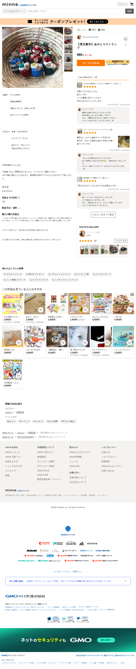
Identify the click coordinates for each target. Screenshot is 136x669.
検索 (129, 11)
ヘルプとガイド (108, 457)
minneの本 (74, 466)
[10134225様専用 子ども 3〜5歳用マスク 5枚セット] (99, 87)
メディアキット (102, 495)
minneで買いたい (13, 457)
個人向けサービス (112, 663)
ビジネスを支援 (41, 663)
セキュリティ (52, 663)
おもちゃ (9, 412)
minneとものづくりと (79, 452)
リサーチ (76, 663)
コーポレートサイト (62, 571)
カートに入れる (91, 63)
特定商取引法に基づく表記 (14, 495)
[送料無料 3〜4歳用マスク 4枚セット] (93, 181)
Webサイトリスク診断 (69, 607)
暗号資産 (101, 663)
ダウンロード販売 (45, 466)
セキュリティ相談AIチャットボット (89, 607)
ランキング (10, 471)
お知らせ (105, 452)
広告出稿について (77, 477)
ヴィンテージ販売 (45, 461)
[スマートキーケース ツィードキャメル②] (94, 133)
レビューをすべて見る (103, 214)
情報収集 (84, 663)
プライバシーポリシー (71, 495)
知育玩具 (20, 412)
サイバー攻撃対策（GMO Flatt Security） (72, 610)
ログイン (122, 4)
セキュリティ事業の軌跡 (106, 609)
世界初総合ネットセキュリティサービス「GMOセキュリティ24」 (25, 607)
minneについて (12, 452)
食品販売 (41, 457)
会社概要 (84, 495)
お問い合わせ (107, 471)
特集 (7, 475)
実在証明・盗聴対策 (11, 610)
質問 (94, 30)
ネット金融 (93, 663)
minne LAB (42, 475)
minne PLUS (43, 470)
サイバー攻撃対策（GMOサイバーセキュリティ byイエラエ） (38, 610)
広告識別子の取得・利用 (52, 495)
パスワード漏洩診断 (53, 607)
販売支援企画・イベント (49, 479)
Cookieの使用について (34, 495)
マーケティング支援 (65, 663)
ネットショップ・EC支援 (26, 663)
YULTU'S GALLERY (90, 37)
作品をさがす (11, 461)
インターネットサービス (8, 663)
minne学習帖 (75, 457)
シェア (83, 30)
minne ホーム (7, 433)
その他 (122, 663)
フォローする (120, 241)
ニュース (73, 461)
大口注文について (77, 482)
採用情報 (92, 495)
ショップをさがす (13, 466)
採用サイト (77, 571)
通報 (103, 30)
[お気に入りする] (126, 39)
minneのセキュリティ (111, 466)
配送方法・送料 (9, 208)
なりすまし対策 (92, 610)
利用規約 (105, 461)
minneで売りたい (45, 452)
